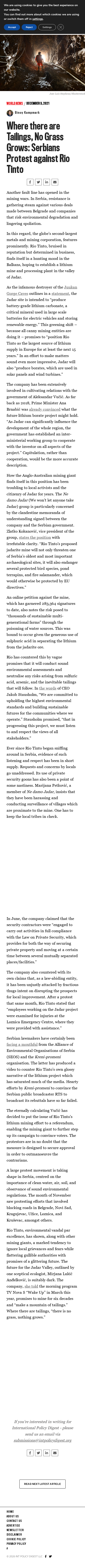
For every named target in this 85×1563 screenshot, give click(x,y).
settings (37, 19)
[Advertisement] (42, 868)
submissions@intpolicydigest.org (42, 1440)
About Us (13, 1516)
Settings (47, 27)
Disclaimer (14, 1534)
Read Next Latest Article (42, 1484)
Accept (12, 27)
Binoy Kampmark (27, 112)
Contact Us (14, 1521)
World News (15, 103)
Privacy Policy (16, 1544)
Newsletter (15, 1530)
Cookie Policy (16, 1539)
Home (10, 1511)
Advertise (13, 1525)
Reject (29, 27)
